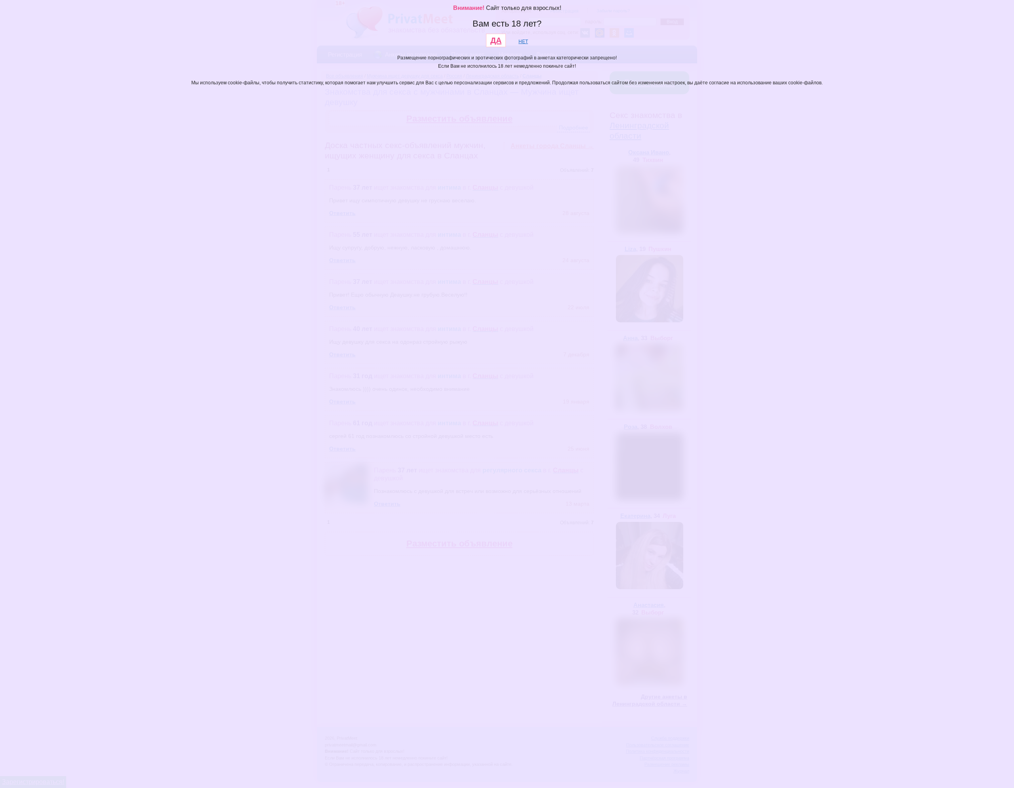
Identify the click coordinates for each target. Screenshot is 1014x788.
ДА (495, 40)
